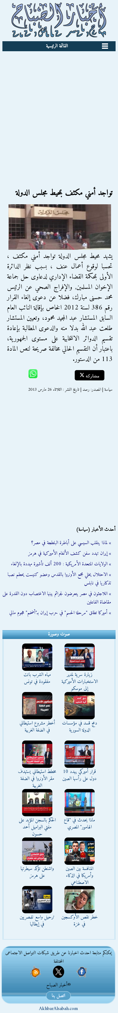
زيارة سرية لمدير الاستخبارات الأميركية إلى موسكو (79, 681)
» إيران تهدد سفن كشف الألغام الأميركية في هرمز (69, 553)
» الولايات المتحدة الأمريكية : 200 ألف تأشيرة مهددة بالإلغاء (61, 564)
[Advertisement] (59, 113)
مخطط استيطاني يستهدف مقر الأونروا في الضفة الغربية (37, 778)
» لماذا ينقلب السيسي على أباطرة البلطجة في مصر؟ (71, 543)
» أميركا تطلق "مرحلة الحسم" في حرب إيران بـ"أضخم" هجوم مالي (60, 613)
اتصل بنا (58, 995)
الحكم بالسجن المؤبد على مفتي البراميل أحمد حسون (37, 827)
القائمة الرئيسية (57, 46)
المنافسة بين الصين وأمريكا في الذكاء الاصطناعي (79, 875)
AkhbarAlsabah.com (58, 1009)
